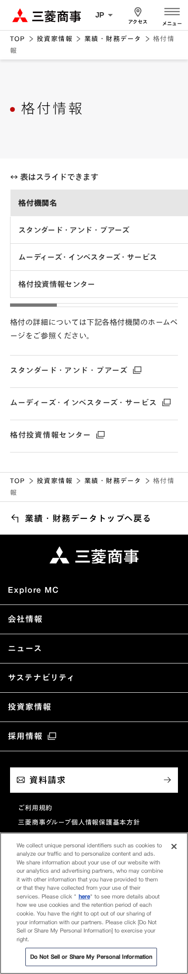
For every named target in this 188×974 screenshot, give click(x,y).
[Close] (174, 846)
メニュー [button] (172, 24)
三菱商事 (46, 15)
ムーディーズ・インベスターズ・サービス (83, 402)
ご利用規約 (35, 808)
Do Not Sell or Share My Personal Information (91, 956)
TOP (17, 39)
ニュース (25, 648)
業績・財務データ (113, 39)
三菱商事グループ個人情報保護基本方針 (79, 822)
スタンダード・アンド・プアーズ (69, 370)
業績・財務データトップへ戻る (88, 518)
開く (172, 10)
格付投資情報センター (50, 434)
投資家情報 (55, 39)
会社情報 (25, 619)
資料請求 (47, 779)
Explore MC (33, 589)
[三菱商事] (93, 554)
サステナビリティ (41, 677)
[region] (94, 248)
